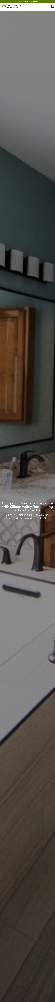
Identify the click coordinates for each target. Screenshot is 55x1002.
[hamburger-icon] (52, 6)
